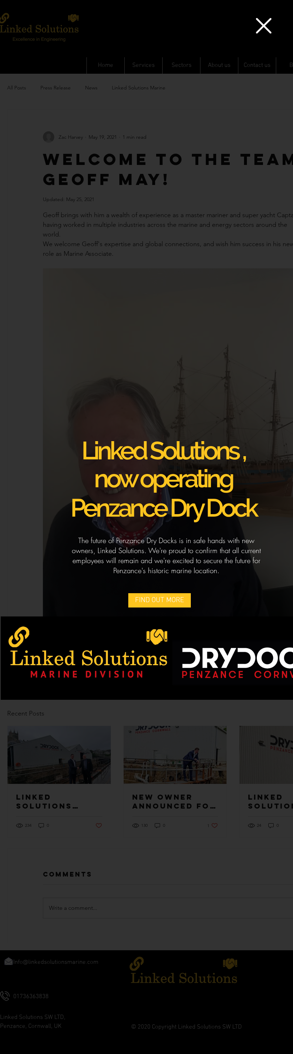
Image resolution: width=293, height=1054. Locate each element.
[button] (264, 26)
